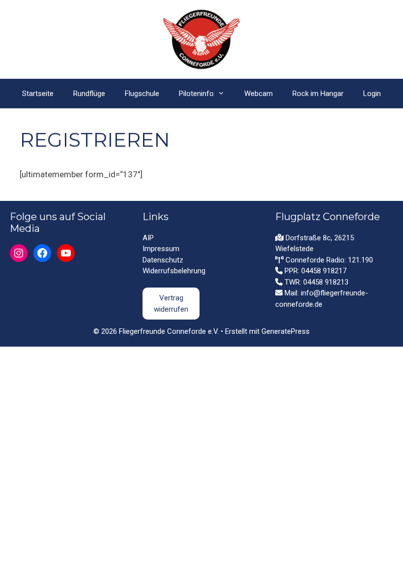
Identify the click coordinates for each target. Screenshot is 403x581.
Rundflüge (89, 93)
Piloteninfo (196, 93)
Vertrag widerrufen (171, 303)
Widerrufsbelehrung (174, 270)
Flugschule (142, 93)
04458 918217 (323, 270)
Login (372, 93)
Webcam (258, 93)
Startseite (38, 93)
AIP (148, 237)
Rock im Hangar (318, 93)
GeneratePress (285, 331)
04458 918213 (325, 282)
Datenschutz (163, 260)
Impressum (161, 248)
